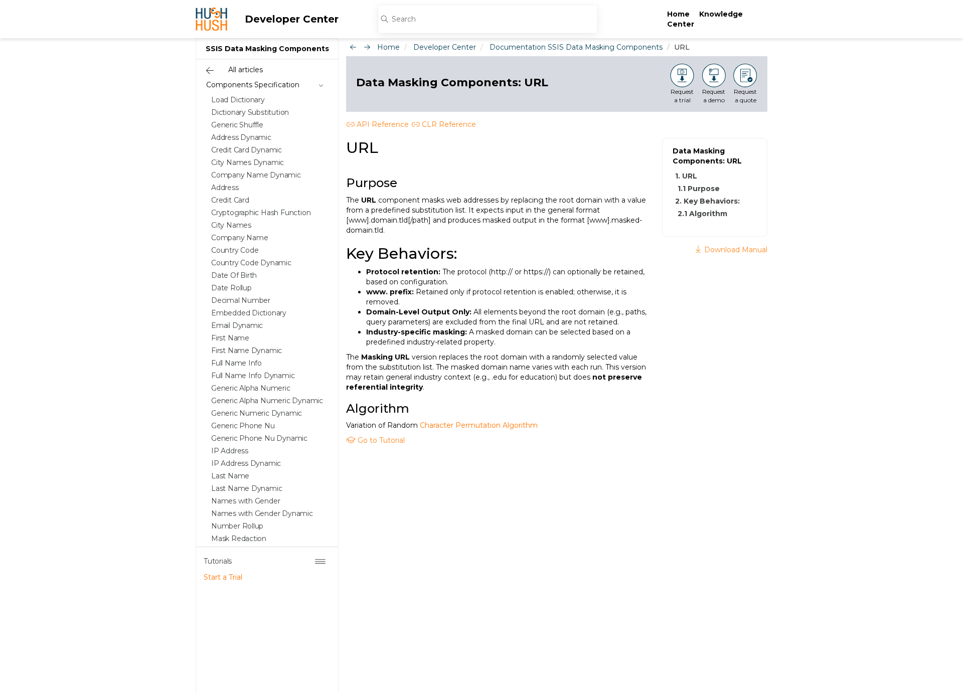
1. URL (686, 176)
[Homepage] (211, 19)
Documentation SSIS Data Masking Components (576, 47)
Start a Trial (223, 577)
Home (678, 14)
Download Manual (734, 249)
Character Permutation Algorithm (479, 425)
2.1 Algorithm (702, 213)
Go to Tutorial (380, 440)
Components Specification (252, 84)
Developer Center (292, 19)
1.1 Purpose (699, 188)
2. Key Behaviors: (707, 201)
